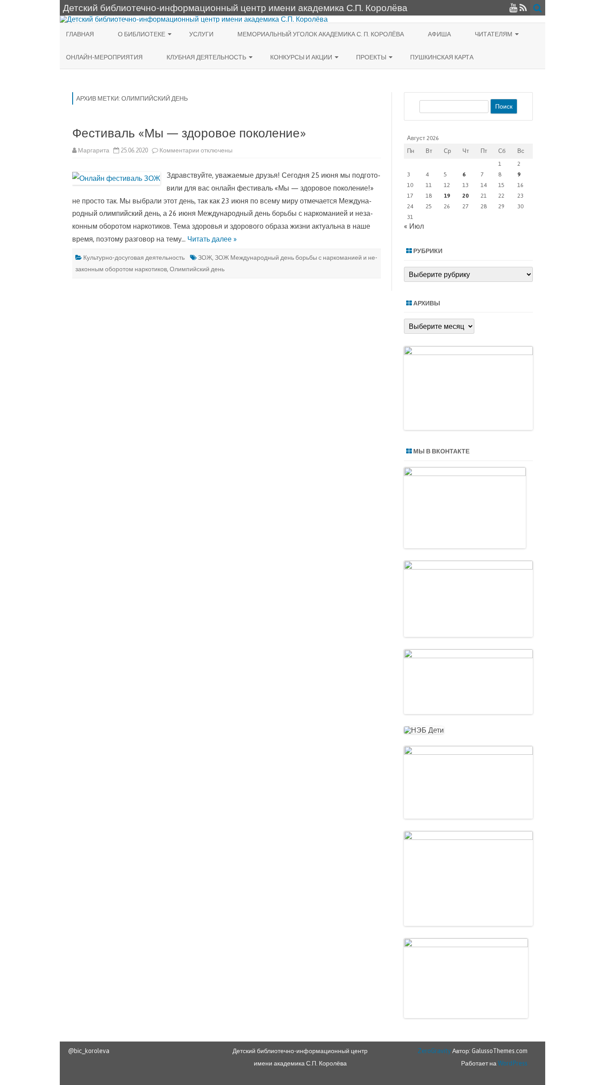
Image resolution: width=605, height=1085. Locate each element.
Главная (80, 34)
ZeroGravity (434, 1050)
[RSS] (523, 7)
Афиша (439, 34)
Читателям (493, 34)
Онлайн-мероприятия (104, 57)
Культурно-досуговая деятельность (134, 257)
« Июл (414, 226)
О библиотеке (141, 34)
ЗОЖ (205, 257)
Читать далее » (212, 239)
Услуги (201, 34)
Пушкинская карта (441, 57)
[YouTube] (513, 7)
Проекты (371, 57)
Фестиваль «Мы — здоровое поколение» (189, 133)
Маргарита (93, 150)
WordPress (511, 1063)
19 (447, 195)
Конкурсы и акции (301, 57)
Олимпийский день (197, 269)
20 (465, 195)
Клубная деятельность (206, 57)
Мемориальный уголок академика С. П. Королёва (320, 34)
